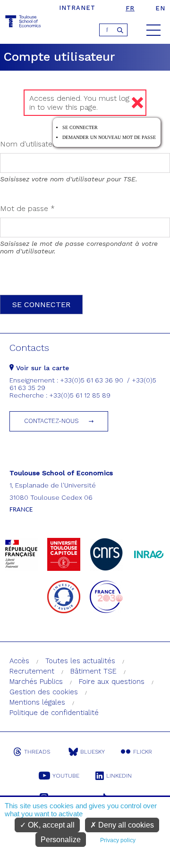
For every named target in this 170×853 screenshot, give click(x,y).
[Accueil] (23, 23)
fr (130, 8)
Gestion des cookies (43, 692)
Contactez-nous (51, 420)
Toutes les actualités (80, 661)
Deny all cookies (125, 825)
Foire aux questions (111, 681)
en (160, 8)
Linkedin (119, 775)
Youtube (65, 775)
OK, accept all (50, 825)
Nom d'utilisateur (33, 143)
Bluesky (92, 751)
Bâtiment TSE (93, 671)
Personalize (61, 840)
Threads (37, 751)
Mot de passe (27, 208)
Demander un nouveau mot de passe (109, 137)
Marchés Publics (36, 681)
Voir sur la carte (41, 368)
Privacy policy (118, 840)
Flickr (142, 751)
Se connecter (80, 127)
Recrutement (31, 671)
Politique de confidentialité (54, 712)
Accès (19, 661)
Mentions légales (37, 702)
